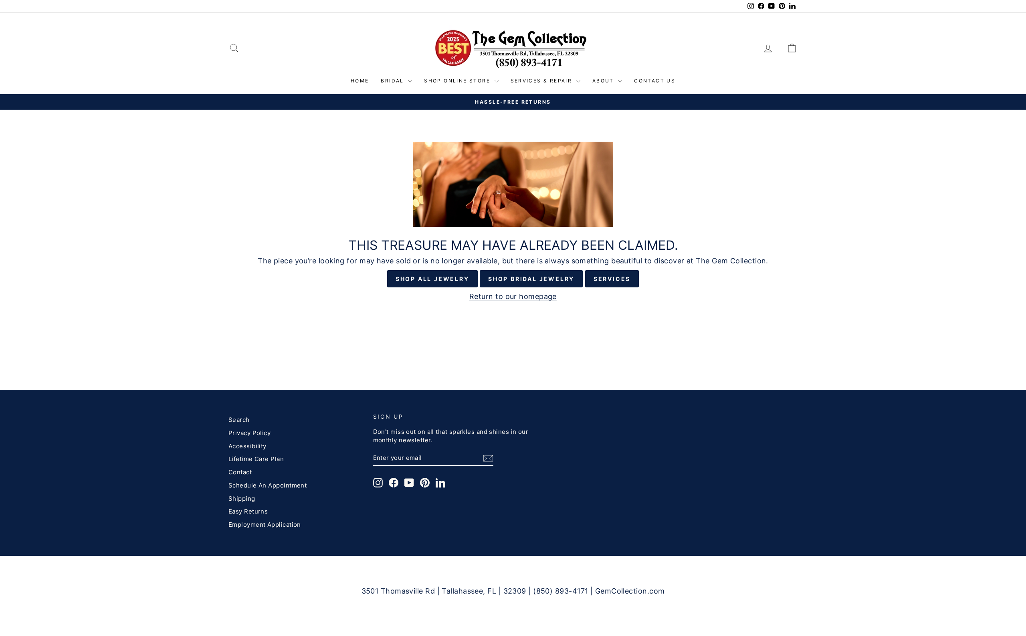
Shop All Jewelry (432, 278)
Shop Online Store (458, 81)
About (604, 81)
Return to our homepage (513, 296)
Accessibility (247, 446)
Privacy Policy (249, 433)
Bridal (393, 81)
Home (360, 81)
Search (239, 419)
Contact (240, 472)
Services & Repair (542, 81)
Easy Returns (248, 511)
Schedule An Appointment (267, 485)
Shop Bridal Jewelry (531, 278)
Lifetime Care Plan (256, 459)
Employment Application (264, 524)
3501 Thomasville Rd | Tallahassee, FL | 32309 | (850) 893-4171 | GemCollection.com (513, 591)
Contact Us (654, 81)
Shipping (241, 498)
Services (612, 278)
